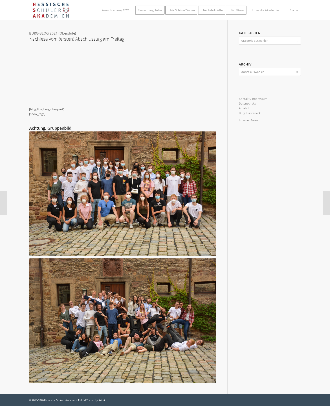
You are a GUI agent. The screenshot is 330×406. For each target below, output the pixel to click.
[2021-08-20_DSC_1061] (202, 92)
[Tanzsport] (3, 203)
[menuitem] (115, 10)
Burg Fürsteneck (250, 113)
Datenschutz (247, 103)
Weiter (206, 74)
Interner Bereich (249, 120)
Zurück (39, 74)
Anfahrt (244, 108)
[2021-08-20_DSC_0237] (94, 92)
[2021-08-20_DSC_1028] (129, 92)
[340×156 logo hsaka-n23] (50, 10)
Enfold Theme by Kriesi (91, 400)
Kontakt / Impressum (253, 99)
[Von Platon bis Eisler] (326, 203)
